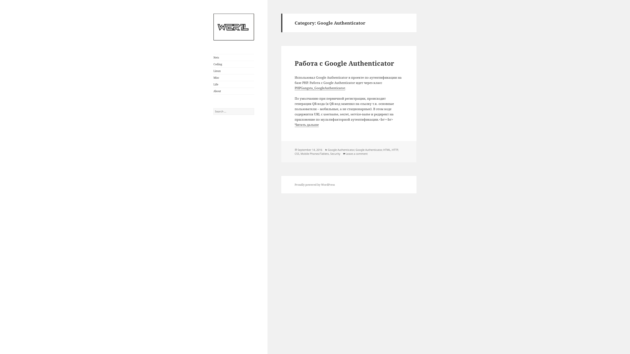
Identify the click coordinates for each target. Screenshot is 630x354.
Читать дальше (307, 125)
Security (335, 154)
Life (215, 84)
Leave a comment (357, 154)
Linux (217, 71)
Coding (217, 64)
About (217, 91)
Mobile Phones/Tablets (315, 154)
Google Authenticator (341, 150)
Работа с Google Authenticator (344, 63)
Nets (216, 57)
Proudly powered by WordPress (315, 185)
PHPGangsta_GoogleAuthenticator (320, 88)
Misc (216, 77)
